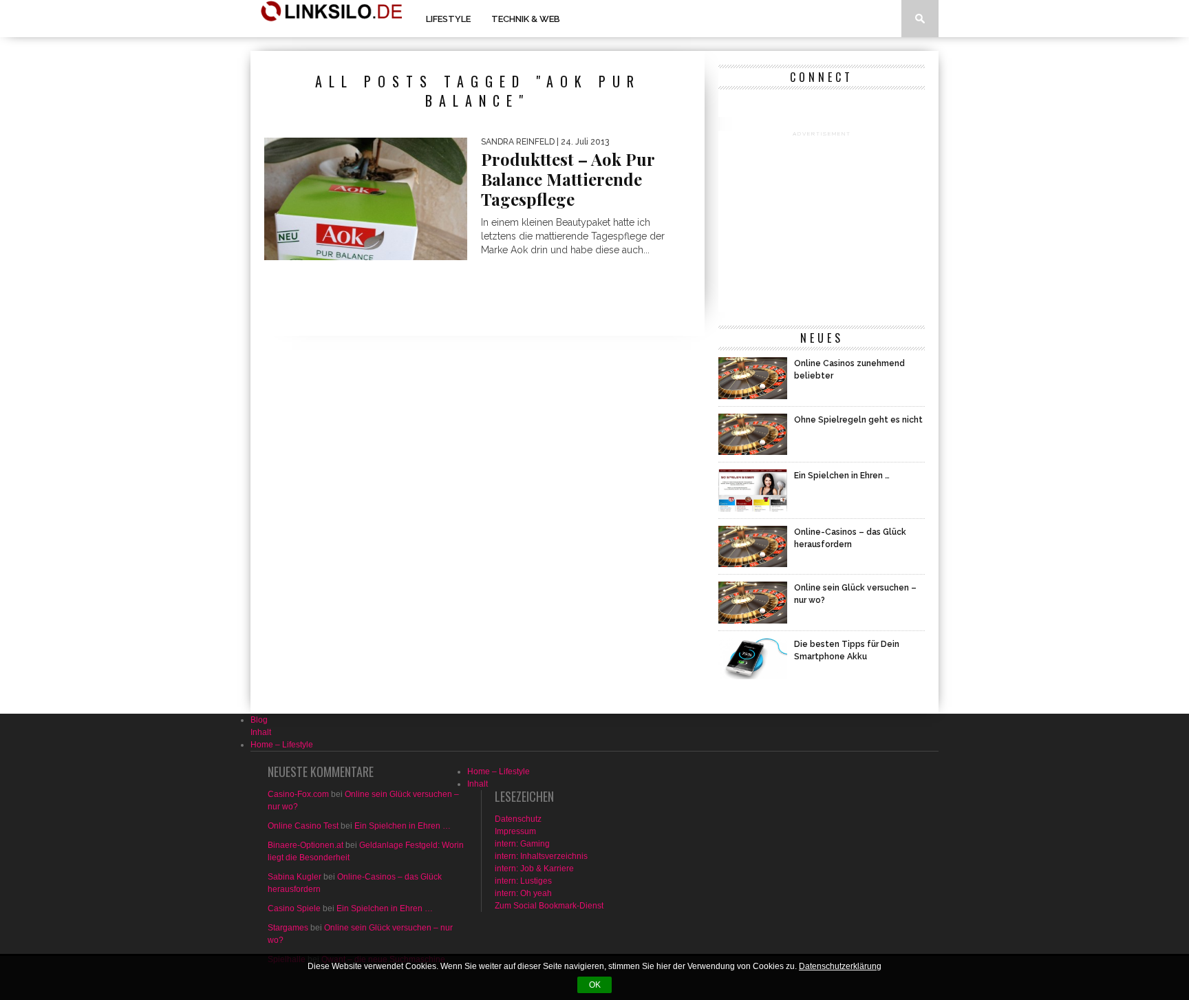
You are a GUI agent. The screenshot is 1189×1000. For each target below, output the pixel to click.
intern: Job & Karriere (534, 868)
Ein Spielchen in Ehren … (402, 826)
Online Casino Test (303, 826)
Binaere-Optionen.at (305, 845)
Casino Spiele (294, 908)
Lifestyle (448, 19)
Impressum (515, 831)
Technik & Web (525, 19)
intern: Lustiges (523, 881)
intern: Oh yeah (523, 893)
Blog (259, 720)
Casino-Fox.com (298, 794)
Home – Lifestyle (281, 744)
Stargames (288, 928)
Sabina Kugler (294, 877)
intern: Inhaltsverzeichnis (541, 856)
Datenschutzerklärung (840, 966)
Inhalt (260, 732)
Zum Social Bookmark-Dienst (549, 906)
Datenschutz (518, 819)
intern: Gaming (522, 844)
